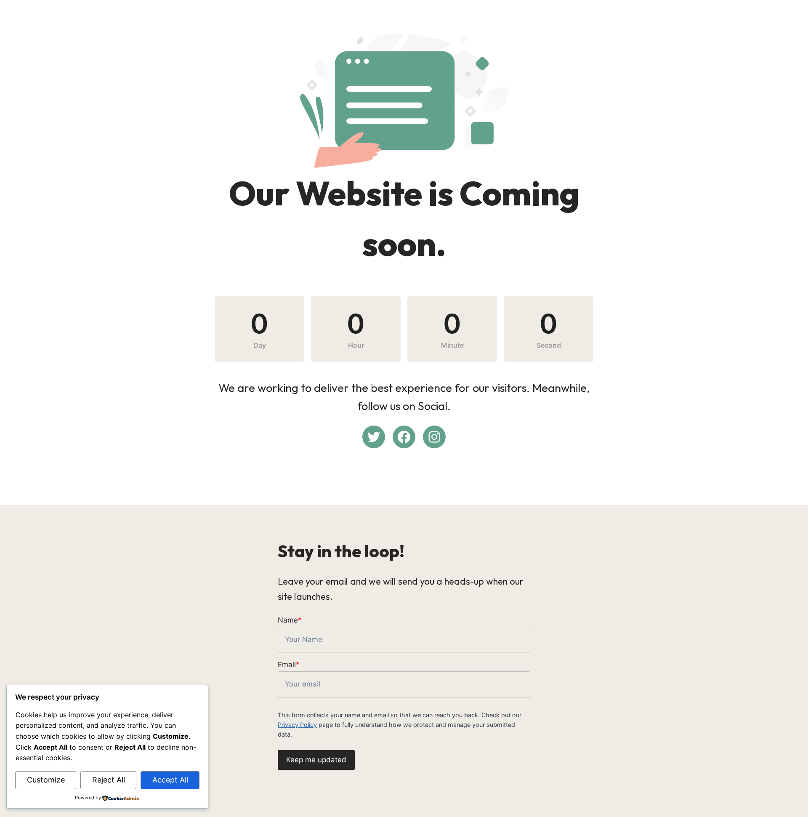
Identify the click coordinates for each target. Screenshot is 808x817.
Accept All (170, 779)
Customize (46, 779)
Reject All (108, 779)
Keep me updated (316, 760)
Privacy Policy (297, 724)
